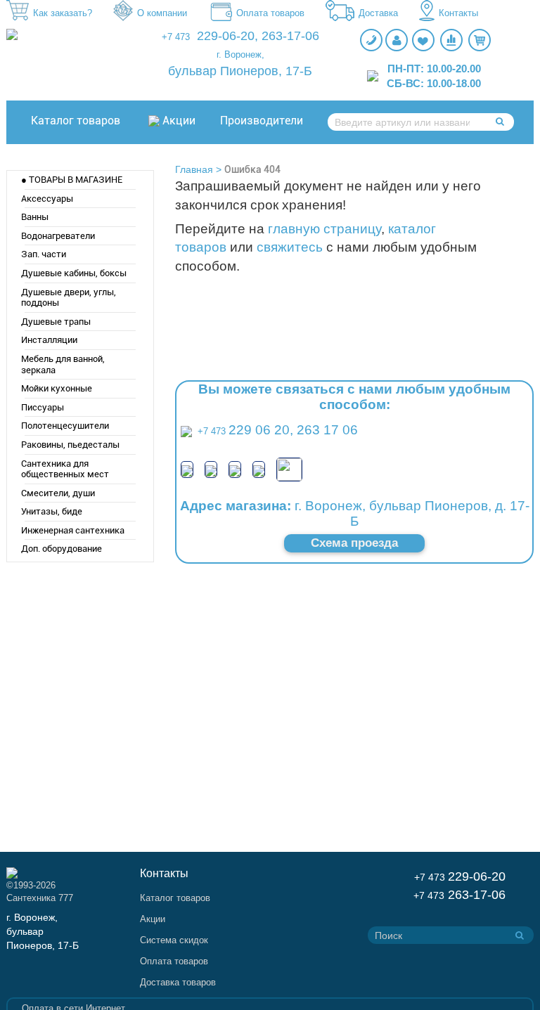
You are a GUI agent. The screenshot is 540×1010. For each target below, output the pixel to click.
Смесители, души (58, 493)
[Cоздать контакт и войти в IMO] (234, 469)
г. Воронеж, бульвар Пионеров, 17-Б (42, 931)
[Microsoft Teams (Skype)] (258, 469)
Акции (178, 120)
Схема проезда (354, 543)
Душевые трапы (56, 321)
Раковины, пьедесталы (70, 444)
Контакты (458, 13)
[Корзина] (479, 40)
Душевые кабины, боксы (74, 273)
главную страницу (324, 228)
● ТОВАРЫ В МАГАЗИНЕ (71, 179)
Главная (194, 169)
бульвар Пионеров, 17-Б (240, 71)
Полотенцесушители (65, 425)
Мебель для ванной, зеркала (63, 364)
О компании (162, 13)
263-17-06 (290, 36)
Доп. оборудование (61, 548)
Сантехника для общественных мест (65, 469)
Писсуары (42, 407)
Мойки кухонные (56, 388)
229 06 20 (259, 429)
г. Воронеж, (240, 54)
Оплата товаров (270, 13)
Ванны (35, 217)
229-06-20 (226, 36)
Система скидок (174, 940)
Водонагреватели (58, 236)
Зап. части (43, 254)
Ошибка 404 (252, 169)
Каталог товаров (75, 120)
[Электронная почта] (289, 468)
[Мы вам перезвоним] (371, 40)
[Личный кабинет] (396, 40)
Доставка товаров (178, 982)
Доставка (378, 13)
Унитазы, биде (51, 511)
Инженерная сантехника (72, 530)
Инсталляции (49, 340)
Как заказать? (62, 13)
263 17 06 (327, 429)
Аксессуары (47, 198)
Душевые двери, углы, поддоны (68, 298)
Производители (261, 120)
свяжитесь (290, 247)
